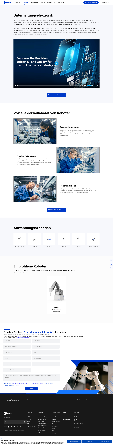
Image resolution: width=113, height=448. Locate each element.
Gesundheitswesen (42, 425)
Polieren (54, 433)
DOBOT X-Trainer (31, 426)
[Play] (15, 85)
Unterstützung (51, 2)
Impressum (76, 427)
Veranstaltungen (67, 416)
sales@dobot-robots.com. (23, 337)
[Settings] (94, 85)
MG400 (28, 421)
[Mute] (85, 85)
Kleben (53, 428)
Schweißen (54, 416)
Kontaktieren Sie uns (54, 95)
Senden (31, 388)
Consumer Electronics (43, 427)
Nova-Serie (29, 419)
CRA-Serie (29, 416)
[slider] (48, 85)
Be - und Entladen (56, 421)
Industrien (25, 2)
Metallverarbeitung (42, 416)
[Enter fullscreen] (97, 85)
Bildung (39, 432)
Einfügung (54, 430)
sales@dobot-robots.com (18, 430)
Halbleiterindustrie (42, 430)
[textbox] (46, 352)
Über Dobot (61, 2)
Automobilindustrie (42, 419)
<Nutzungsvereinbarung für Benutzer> (20, 383)
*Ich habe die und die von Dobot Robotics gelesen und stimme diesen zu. (29, 384)
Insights (43, 2)
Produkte (17, 2)
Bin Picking (54, 426)
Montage (54, 423)
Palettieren (54, 419)
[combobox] (46, 352)
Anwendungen (34, 2)
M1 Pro (28, 423)
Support (65, 412)
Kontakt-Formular (92, 2)
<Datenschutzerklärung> (39, 383)
